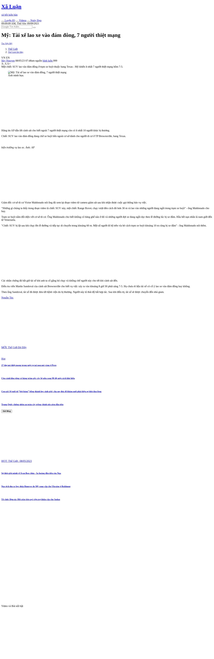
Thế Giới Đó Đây (15, 52)
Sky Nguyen (8, 60)
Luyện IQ (9, 20)
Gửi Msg (7, 411)
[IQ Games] (2, 21)
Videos (22, 20)
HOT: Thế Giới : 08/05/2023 (16, 461)
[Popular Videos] (17, 21)
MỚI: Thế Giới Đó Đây (14, 347)
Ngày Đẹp (35, 20)
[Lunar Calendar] (28, 21)
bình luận (48, 60)
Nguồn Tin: (7, 297)
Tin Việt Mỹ (6, 43)
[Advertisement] (101, 103)
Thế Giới (13, 49)
